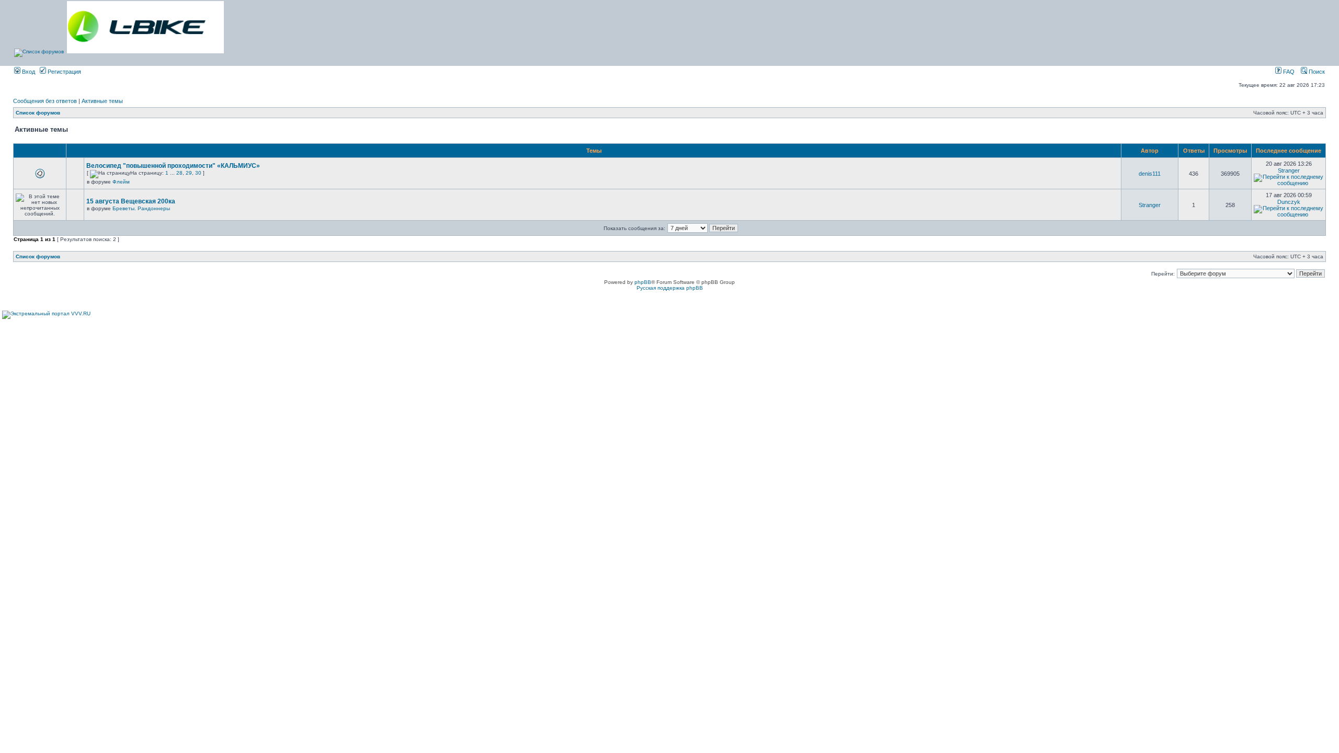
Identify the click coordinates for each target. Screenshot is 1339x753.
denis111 (1150, 173)
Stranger (1289, 170)
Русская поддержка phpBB (670, 288)
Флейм (121, 182)
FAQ (1288, 72)
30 (198, 173)
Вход (27, 72)
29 (189, 173)
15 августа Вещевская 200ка (130, 201)
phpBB (642, 282)
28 (179, 173)
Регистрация (63, 72)
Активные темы (102, 101)
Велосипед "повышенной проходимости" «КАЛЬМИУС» (173, 165)
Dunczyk (1288, 202)
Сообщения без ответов (45, 101)
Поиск (1316, 72)
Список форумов (38, 113)
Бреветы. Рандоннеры (141, 208)
